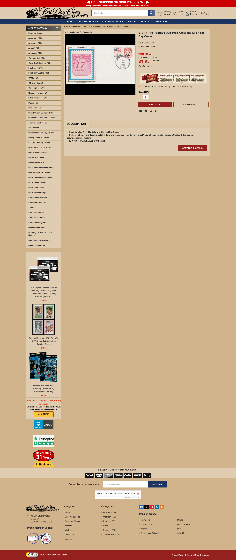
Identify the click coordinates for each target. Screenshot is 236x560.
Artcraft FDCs (34, 48)
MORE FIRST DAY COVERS (40, 148)
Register (194, 14)
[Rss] (162, 507)
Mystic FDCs (33, 103)
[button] (191, 104)
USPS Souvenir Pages (37, 193)
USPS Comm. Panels (37, 183)
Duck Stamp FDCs (36, 163)
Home (69, 21)
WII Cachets (33, 128)
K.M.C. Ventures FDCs (38, 98)
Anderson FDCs (35, 38)
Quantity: (143, 92)
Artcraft (144, 529)
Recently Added (35, 33)
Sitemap (68, 539)
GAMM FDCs (33, 78)
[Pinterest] (156, 111)
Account (132, 21)
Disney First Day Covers (38, 138)
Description (76, 124)
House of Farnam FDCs (38, 93)
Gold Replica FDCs (36, 88)
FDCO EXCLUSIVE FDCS (38, 73)
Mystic (180, 520)
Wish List (146, 21)
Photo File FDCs (35, 108)
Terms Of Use (193, 555)
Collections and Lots (37, 203)
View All (180, 533)
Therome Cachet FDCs (38, 123)
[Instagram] (157, 507)
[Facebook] (140, 111)
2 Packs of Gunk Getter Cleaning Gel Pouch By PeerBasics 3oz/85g (43, 389)
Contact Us (161, 21)
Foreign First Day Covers (39, 143)
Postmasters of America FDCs (41, 118)
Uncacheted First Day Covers (41, 133)
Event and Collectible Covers (40, 168)
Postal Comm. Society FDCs (40, 113)
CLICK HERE (43, 414)
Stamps (31, 207)
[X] (151, 111)
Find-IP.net (136, 497)
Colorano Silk (146, 524)
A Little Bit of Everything (39, 240)
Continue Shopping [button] (192, 148)
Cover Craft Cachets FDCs (39, 63)
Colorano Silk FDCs (36, 58)
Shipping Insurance (36, 245)
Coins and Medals (36, 212)
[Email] (146, 111)
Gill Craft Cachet (35, 83)
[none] (100, 64)
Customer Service (111, 21)
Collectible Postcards (37, 197)
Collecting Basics (86, 21)
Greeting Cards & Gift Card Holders (40, 233)
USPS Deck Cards (36, 188)
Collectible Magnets (37, 222)
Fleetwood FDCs (35, 68)
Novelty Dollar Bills (36, 227)
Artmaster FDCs (35, 53)
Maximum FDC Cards (37, 153)
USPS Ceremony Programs (40, 178)
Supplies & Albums (36, 217)
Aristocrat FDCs (35, 43)
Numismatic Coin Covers (39, 173)
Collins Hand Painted (150, 533)
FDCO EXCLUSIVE (185, 524)
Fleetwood (145, 520)
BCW (179, 529)
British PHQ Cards (36, 158)
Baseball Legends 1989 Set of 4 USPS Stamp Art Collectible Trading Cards (43, 341)
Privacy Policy (177, 555)
